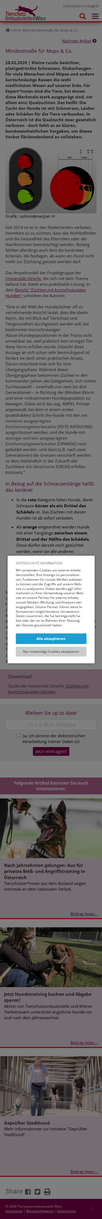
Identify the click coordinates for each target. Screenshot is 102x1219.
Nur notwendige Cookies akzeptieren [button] (51, 651)
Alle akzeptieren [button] (51, 638)
